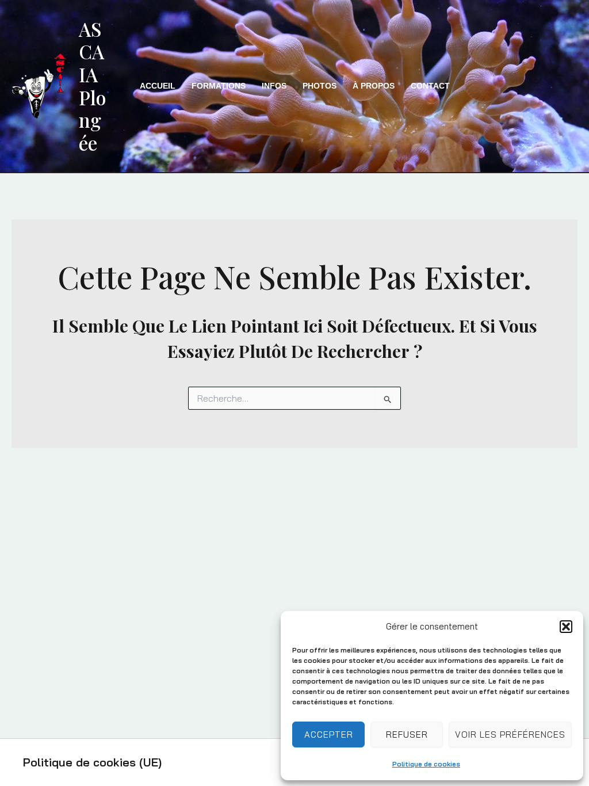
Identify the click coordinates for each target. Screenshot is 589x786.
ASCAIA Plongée (92, 85)
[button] (566, 626)
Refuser (407, 734)
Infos (274, 85)
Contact (430, 85)
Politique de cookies (426, 764)
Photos (319, 85)
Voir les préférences (510, 734)
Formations (219, 85)
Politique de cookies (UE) (92, 762)
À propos (374, 85)
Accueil (157, 85)
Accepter (328, 734)
